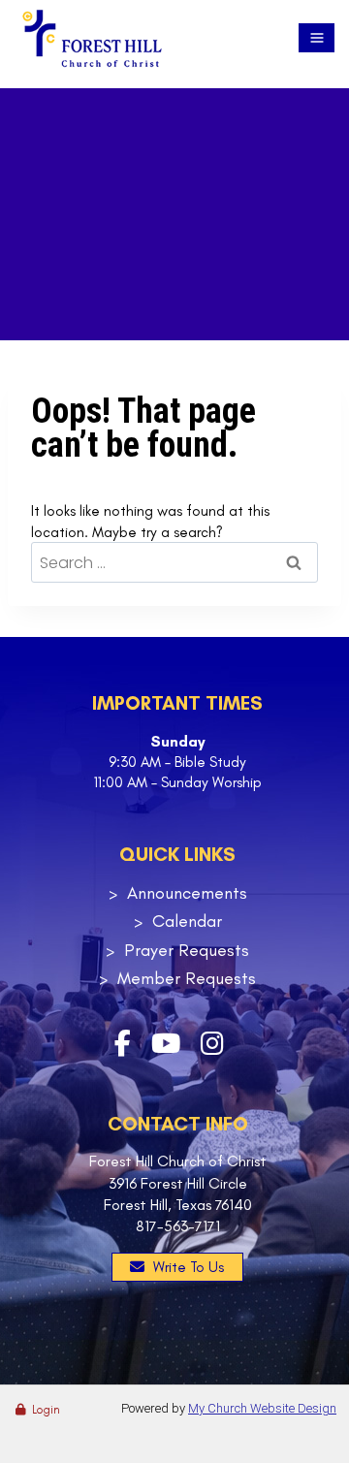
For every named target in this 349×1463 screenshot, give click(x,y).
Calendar (187, 921)
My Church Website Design (262, 1408)
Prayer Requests (186, 950)
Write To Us (188, 1267)
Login (46, 1409)
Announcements (187, 893)
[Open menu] (316, 37)
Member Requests (186, 978)
